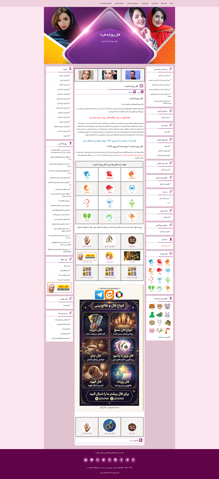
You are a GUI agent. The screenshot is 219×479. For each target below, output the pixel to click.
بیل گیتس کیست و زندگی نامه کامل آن (59, 183)
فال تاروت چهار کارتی (63, 98)
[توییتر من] (103, 460)
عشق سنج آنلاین (165, 231)
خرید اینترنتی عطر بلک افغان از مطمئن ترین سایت (61, 243)
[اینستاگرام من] (115, 460)
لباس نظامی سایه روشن (62, 189)
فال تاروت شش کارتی (62, 107)
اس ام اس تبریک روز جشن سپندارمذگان (162, 102)
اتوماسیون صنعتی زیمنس (61, 219)
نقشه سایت (103, 472)
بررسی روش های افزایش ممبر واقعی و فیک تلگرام (59, 250)
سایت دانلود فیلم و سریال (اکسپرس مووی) (62, 229)
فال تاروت (154, 3)
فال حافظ (164, 3)
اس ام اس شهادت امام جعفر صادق (159, 89)
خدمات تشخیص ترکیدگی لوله (60, 223)
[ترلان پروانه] (109, 75)
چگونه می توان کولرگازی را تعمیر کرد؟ (60, 158)
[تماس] (109, 460)
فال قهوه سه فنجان (164, 150)
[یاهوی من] (133, 460)
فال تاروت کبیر (64, 80)
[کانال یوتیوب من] (91, 460)
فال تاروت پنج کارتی (63, 103)
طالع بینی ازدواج (165, 183)
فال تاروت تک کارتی (63, 89)
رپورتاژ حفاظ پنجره (63, 200)
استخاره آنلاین (119, 3)
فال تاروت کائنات (64, 84)
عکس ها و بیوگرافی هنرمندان (60, 338)
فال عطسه (66, 305)
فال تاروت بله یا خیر (63, 131)
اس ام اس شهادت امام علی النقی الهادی (160, 95)
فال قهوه (167, 146)
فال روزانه (145, 3)
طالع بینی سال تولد (164, 337)
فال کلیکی (167, 217)
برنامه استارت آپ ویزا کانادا (61, 214)
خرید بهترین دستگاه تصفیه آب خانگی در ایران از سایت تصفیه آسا (61, 151)
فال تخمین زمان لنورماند (62, 319)
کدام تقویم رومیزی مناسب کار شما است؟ (60, 171)
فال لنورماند (65, 328)
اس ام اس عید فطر (164, 75)
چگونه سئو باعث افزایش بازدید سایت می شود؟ (60, 195)
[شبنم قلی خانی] (86, 75)
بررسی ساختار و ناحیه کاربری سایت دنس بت (59, 236)
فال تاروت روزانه (64, 75)
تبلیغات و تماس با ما (105, 3)
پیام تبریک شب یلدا (63, 279)
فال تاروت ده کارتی (63, 117)
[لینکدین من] (85, 460)
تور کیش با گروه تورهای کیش (60, 209)
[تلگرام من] (127, 460)
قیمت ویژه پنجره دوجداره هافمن (59, 177)
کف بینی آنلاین (165, 169)
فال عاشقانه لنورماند (63, 324)
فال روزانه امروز (98, 154)
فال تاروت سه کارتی (63, 94)
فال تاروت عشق (64, 121)
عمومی (131, 440)
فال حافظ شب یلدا (64, 275)
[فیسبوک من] (121, 460)
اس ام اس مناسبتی (132, 3)
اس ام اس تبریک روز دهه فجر (161, 84)
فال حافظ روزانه (64, 270)
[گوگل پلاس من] (97, 460)
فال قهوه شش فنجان (163, 155)
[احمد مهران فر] (132, 75)
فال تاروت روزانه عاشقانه (61, 126)
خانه (171, 3)
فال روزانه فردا (110, 34)
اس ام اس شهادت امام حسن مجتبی (159, 80)
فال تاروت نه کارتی (63, 112)
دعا (169, 202)
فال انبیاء (167, 131)
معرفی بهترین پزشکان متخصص (60, 205)
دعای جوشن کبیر (164, 198)
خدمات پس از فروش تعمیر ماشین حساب (60, 165)
